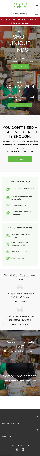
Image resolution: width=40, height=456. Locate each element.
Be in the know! (20, 159)
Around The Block (18, 445)
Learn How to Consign (20, 105)
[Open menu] (5, 5)
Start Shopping (20, 66)
